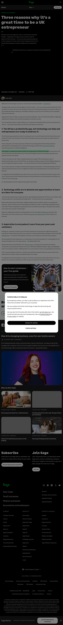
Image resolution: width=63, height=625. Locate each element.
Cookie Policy (44, 314)
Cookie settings (31, 328)
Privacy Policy (11, 316)
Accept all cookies (31, 323)
